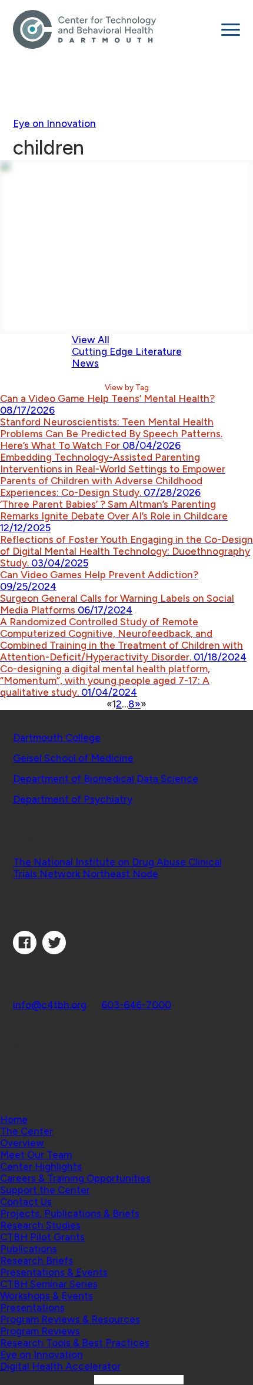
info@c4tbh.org (49, 1005)
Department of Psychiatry (72, 799)
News (85, 363)
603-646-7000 (136, 1005)
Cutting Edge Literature (127, 351)
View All (90, 340)
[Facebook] (24, 951)
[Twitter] (54, 951)
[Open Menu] (230, 30)
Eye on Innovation (54, 123)
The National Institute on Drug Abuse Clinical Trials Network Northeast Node (117, 868)
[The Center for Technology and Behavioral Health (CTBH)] (112, 29)
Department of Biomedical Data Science (105, 778)
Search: (75, 1379)
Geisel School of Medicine (73, 758)
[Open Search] (126, 1095)
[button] (26, 1131)
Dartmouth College (57, 737)
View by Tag (127, 387)
